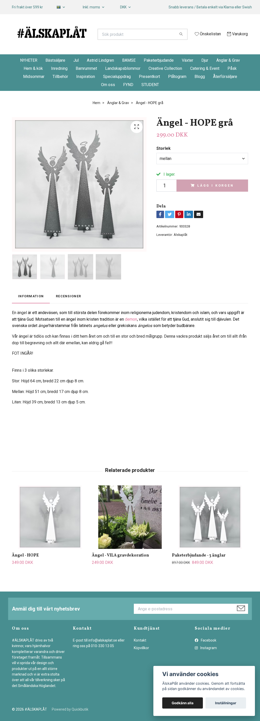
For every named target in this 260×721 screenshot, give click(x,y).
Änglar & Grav (228, 72)
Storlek (163, 160)
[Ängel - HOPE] (50, 529)
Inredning (59, 80)
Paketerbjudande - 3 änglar (198, 567)
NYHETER (28, 72)
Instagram (208, 660)
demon (131, 331)
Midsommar (33, 88)
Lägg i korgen (215, 198)
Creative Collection (165, 80)
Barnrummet (86, 80)
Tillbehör (60, 88)
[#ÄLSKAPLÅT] (71, 36)
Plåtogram (177, 88)
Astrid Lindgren (100, 72)
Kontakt (140, 652)
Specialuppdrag (117, 88)
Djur (204, 72)
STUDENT (150, 96)
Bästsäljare (55, 72)
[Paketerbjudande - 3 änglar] (210, 529)
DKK (123, 7)
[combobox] (202, 170)
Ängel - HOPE (25, 567)
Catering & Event (204, 80)
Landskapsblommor (122, 80)
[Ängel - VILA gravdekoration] (130, 529)
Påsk (232, 80)
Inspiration (85, 88)
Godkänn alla (182, 703)
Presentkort (149, 88)
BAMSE (129, 72)
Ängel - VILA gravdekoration (120, 567)
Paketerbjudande (159, 72)
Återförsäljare (225, 88)
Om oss (108, 96)
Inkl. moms (92, 7)
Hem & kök (33, 80)
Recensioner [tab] (68, 308)
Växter (187, 72)
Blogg (199, 88)
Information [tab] (31, 308)
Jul (76, 72)
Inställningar (225, 703)
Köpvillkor (141, 660)
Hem (96, 115)
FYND (128, 96)
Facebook (208, 652)
